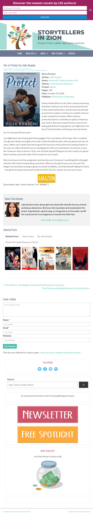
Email (6, 328)
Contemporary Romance (61, 83)
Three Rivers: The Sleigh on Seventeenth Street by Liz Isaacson (34, 285)
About (44, 53)
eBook (53, 87)
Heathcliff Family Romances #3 (63, 80)
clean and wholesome (36, 70)
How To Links (57, 53)
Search (10, 379)
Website (45, 220)
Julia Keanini (55, 77)
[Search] (83, 385)
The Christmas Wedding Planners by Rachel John (65, 288)
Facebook (55, 220)
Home (20, 53)
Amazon (65, 220)
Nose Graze (86, 511)
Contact (71, 53)
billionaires (19, 70)
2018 (11, 70)
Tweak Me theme (74, 511)
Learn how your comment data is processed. (60, 352)
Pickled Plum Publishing (63, 96)
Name (6, 320)
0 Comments (26, 69)
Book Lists (31, 53)
